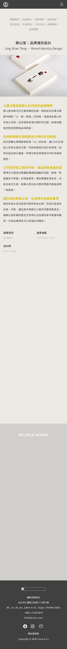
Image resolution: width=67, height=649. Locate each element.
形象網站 (27, 24)
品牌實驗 (34, 29)
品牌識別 (27, 19)
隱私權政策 (33, 633)
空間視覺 (39, 19)
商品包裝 (14, 24)
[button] (62, 4)
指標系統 (52, 19)
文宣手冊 (39, 24)
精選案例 (14, 19)
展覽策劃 (52, 24)
